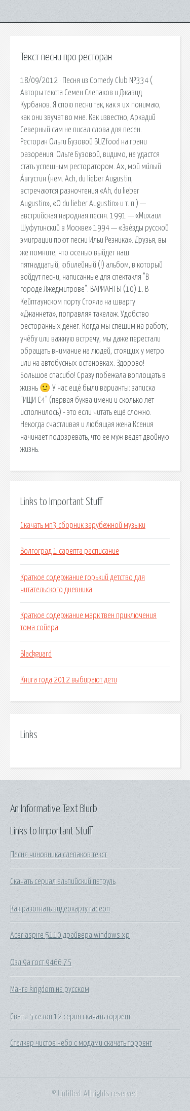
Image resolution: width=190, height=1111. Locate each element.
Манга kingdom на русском (49, 989)
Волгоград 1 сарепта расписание (69, 551)
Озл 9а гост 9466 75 (40, 963)
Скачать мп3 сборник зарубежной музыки (82, 525)
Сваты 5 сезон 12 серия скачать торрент (70, 1017)
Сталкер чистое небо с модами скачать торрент (81, 1043)
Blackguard (36, 654)
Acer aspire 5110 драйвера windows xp (70, 935)
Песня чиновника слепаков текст (58, 855)
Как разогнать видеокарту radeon (60, 909)
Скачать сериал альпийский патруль (63, 881)
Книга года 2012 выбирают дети (68, 680)
